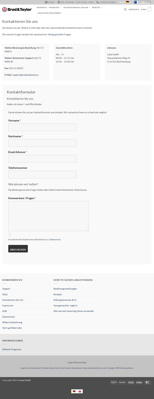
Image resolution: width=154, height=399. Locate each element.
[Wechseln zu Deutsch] (74, 391)
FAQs (5, 294)
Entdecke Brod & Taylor (75, 7)
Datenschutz (55, 239)
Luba (104, 368)
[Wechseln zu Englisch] (80, 391)
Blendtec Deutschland (50, 368)
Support (6, 288)
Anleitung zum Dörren (49, 13)
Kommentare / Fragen (22, 198)
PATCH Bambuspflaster (124, 368)
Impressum (7, 305)
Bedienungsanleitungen (65, 288)
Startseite (42, 7)
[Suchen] (125, 9)
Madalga (110, 368)
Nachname (15, 136)
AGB (4, 311)
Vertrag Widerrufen (12, 327)
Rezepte (96, 7)
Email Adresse (17, 151)
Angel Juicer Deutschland (31, 368)
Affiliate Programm (11, 349)
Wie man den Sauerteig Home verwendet (74, 311)
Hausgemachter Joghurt (65, 305)
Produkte (54, 7)
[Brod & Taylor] (17, 9)
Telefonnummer (17, 167)
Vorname (14, 120)
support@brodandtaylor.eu (25, 74)
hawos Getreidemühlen (92, 368)
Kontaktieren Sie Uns (12, 300)
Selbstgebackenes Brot (65, 300)
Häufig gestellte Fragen (59, 34)
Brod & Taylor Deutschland (71, 368)
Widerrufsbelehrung (12, 322)
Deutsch (122, 2)
